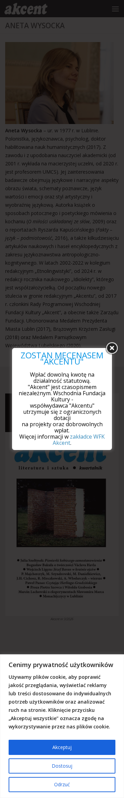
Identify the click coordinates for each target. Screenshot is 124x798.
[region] (62, 726)
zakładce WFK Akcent (79, 440)
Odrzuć (62, 784)
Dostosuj (62, 766)
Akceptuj (62, 747)
